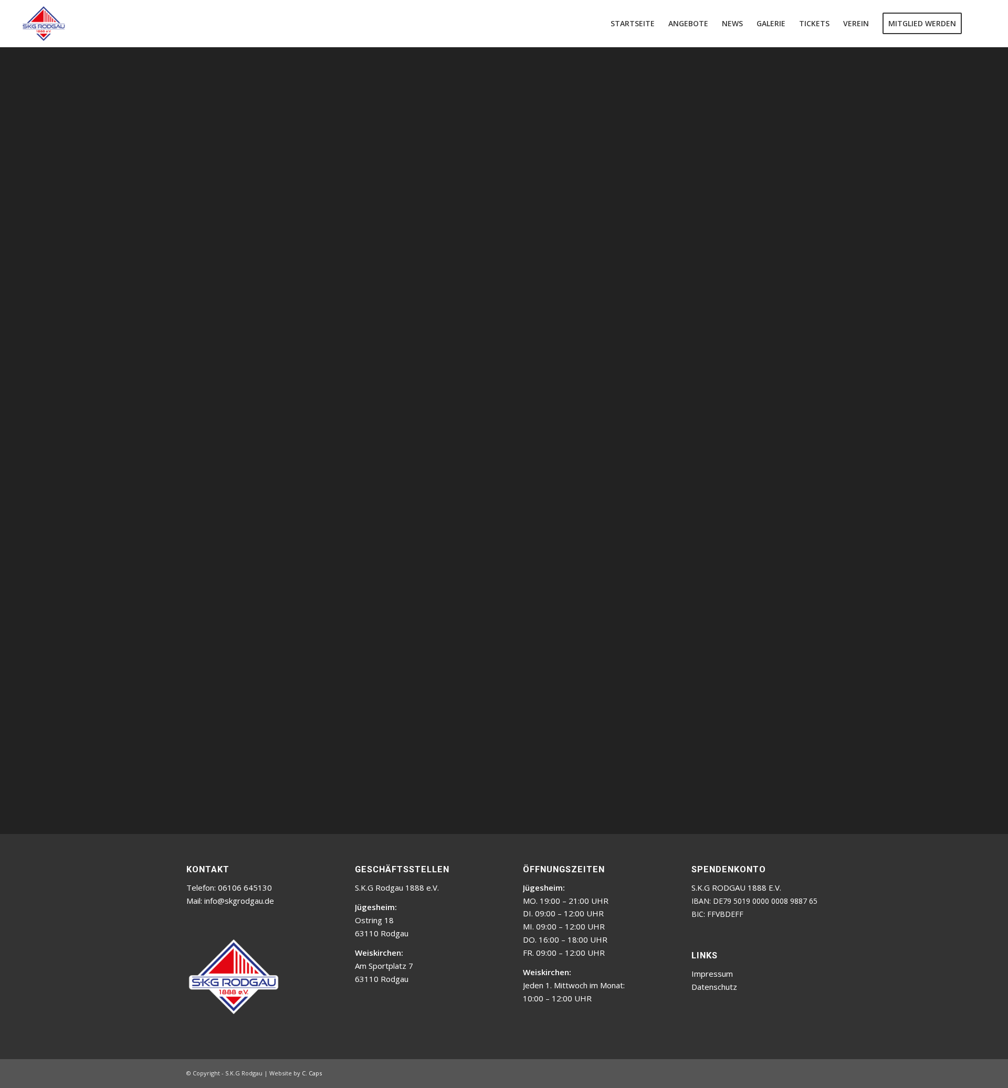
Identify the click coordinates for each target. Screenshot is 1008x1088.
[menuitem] (633, 23)
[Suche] (978, 23)
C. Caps (312, 1073)
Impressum (712, 973)
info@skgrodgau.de (239, 900)
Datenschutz (714, 986)
